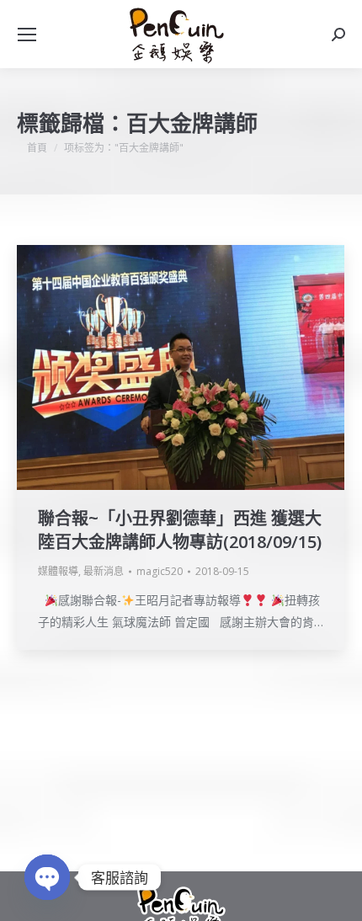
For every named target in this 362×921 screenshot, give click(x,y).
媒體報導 (58, 571)
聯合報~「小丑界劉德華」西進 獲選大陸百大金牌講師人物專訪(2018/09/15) (180, 530)
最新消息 (103, 571)
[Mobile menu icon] (27, 34)
